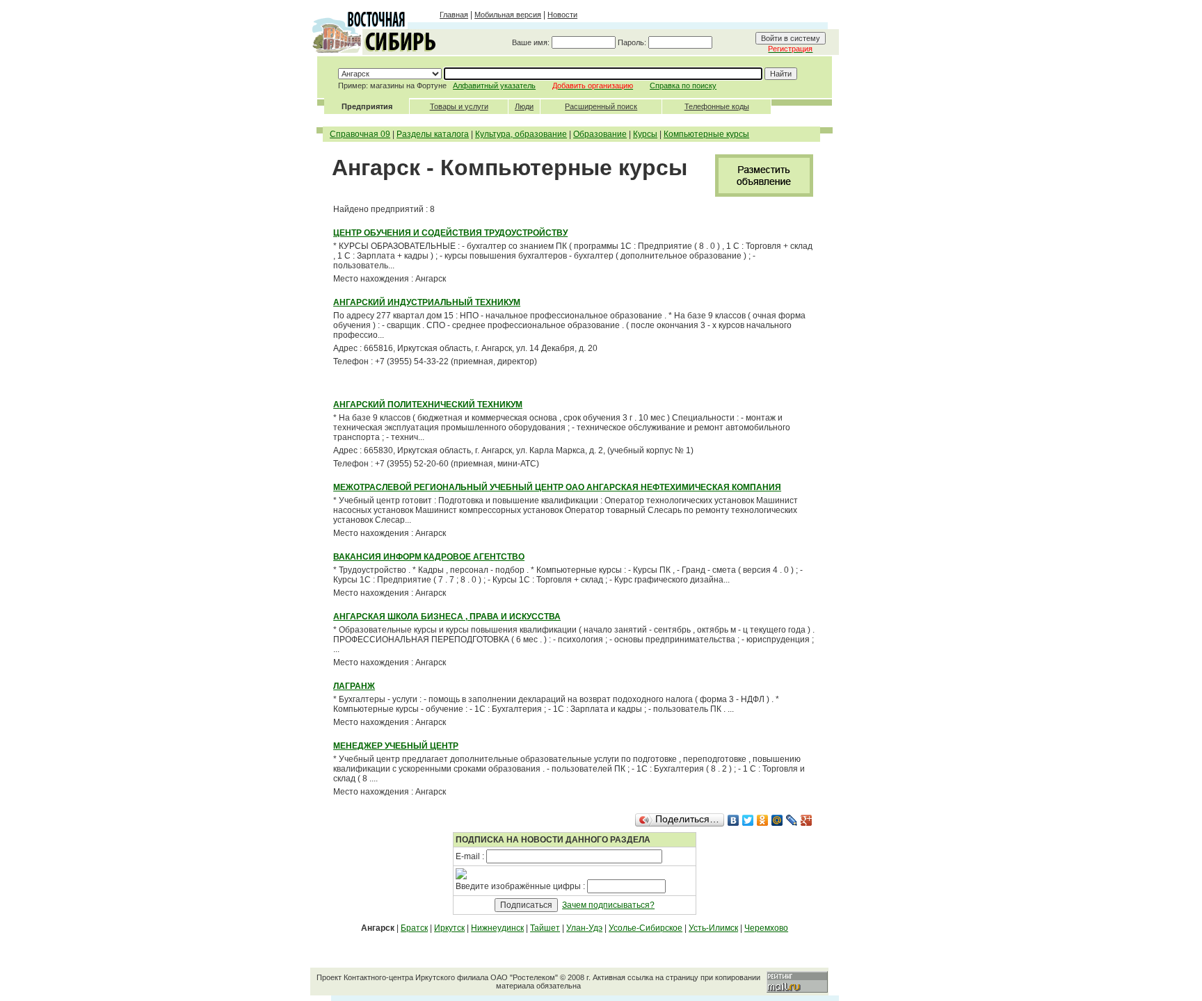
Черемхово (766, 928)
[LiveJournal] (792, 820)
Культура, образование (521, 134)
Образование (600, 134)
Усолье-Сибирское (645, 928)
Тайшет (545, 928)
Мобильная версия (507, 14)
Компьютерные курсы (706, 134)
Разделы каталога (432, 134)
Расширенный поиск (601, 106)
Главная (454, 14)
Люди (524, 106)
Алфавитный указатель (494, 85)
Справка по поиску (683, 85)
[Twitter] (748, 820)
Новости (562, 14)
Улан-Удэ (584, 928)
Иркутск (449, 928)
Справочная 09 (360, 134)
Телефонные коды (716, 106)
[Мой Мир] (777, 820)
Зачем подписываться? (608, 905)
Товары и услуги (459, 106)
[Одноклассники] (762, 820)
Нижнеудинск (497, 928)
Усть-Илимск (713, 928)
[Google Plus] (806, 820)
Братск (414, 928)
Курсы (645, 134)
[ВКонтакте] (733, 820)
